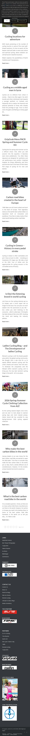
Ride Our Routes (6, 595)
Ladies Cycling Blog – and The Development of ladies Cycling (15, 348)
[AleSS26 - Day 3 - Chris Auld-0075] (15, 386)
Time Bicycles (5, 636)
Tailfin (3, 644)
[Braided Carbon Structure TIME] (15, 434)
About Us (4, 589)
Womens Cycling (6, 598)
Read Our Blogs (6, 592)
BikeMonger (5, 554)
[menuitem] (4, 733)
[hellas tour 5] (15, 231)
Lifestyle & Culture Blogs (8, 600)
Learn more (14, 20)
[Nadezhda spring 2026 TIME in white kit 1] (15, 183)
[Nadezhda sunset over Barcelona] (15, 331)
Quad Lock (4, 639)
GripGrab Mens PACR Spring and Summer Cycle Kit (15, 142)
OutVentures (5, 556)
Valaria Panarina (6, 548)
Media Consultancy (7, 603)
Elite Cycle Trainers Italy (8, 641)
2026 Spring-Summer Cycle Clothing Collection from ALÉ (15, 403)
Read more (5, 63)
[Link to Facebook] (24, 732)
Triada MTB (5, 545)
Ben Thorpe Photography (8, 543)
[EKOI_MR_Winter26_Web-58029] (15, 279)
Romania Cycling (6, 647)
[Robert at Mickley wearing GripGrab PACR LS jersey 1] (15, 125)
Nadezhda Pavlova (7, 540)
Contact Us (5, 587)
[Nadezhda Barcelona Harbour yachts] (15, 482)
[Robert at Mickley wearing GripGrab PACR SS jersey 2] (15, 73)
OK (6, 20)
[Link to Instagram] (27, 732)
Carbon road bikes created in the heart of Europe (15, 200)
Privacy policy (22, 20)
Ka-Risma (4, 551)
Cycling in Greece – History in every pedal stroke (15, 248)
